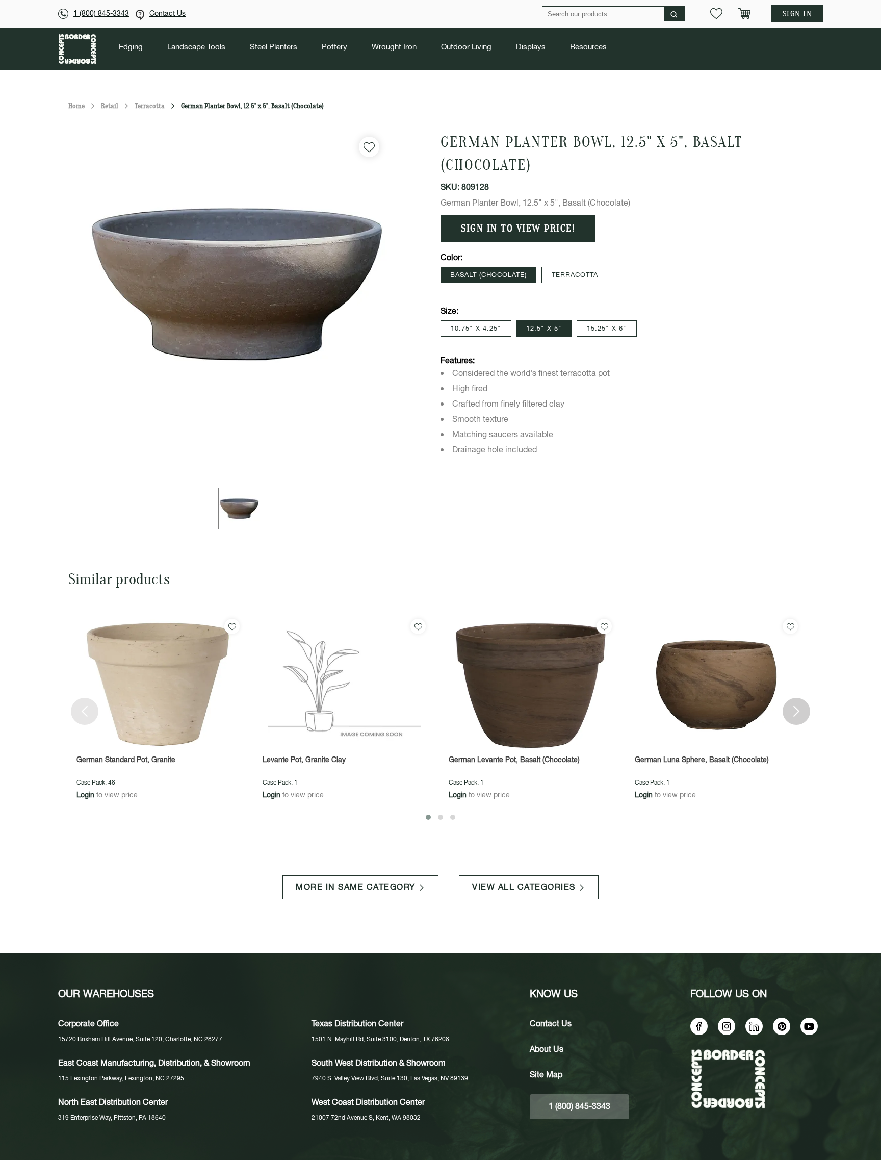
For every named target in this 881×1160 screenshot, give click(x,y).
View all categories (524, 887)
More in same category (356, 887)
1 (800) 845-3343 (101, 13)
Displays (531, 47)
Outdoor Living (466, 47)
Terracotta (150, 106)
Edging (131, 47)
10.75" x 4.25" (476, 328)
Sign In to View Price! (518, 228)
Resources (588, 47)
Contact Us (167, 13)
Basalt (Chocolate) (488, 275)
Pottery (334, 47)
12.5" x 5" (544, 328)
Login (85, 795)
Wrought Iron (394, 47)
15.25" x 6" (607, 328)
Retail (109, 106)
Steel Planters (273, 47)
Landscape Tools (196, 47)
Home (76, 106)
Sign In (797, 13)
